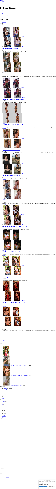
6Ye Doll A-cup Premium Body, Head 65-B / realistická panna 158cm (14, 302)
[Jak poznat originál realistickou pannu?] (4, 396)
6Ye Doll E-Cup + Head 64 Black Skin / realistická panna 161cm (13, 99)
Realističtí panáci (3, 340)
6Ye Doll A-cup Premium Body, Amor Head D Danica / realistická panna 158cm (16, 226)
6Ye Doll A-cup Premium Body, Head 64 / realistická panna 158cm (14, 277)
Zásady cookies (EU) (4, 417)
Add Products (9, 15)
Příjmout (43, 486)
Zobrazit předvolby (51, 486)
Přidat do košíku (4, 77)
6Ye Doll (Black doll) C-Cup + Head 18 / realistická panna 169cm (13, 124)
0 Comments (3, 398)
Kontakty (2, 404)
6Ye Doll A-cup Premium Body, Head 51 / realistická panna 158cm (14, 251)
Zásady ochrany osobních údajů (5, 405)
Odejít (1, 473)
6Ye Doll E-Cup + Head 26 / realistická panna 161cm (11, 48)
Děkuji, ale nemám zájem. (3, 466)
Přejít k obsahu (1, 0)
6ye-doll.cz (6, 389)
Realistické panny (4, 72)
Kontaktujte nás (3, 415)
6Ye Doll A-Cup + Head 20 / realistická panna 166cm (11, 175)
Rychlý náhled (22, 36)
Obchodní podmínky (4, 416)
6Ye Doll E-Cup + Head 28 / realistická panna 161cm (11, 73)
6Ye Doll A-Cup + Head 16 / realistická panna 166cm (11, 150)
